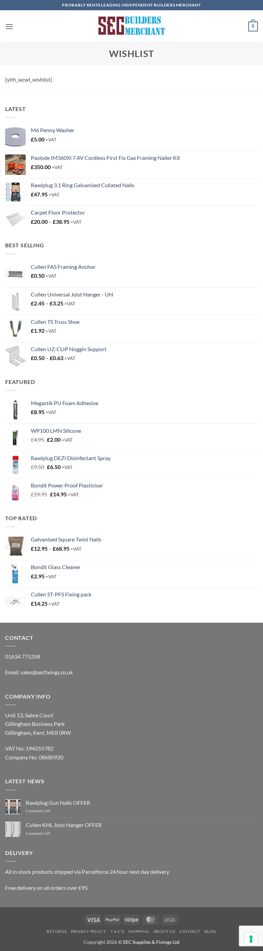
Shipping (138, 931)
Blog (210, 931)
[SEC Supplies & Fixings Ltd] (131, 26)
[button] (9, 26)
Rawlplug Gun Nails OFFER (58, 802)
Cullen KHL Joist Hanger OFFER (64, 825)
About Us (164, 931)
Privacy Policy (89, 931)
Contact (189, 931)
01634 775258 (22, 656)
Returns (56, 931)
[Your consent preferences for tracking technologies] (251, 939)
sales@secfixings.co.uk (47, 672)
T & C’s (117, 931)
